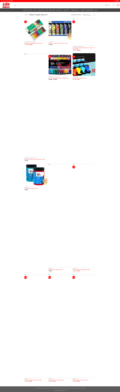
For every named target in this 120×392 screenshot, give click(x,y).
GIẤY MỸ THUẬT (41, 10)
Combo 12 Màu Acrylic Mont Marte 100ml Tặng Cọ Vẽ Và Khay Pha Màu (84, 48)
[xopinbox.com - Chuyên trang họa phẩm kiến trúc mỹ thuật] (6, 5)
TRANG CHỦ (25, 10)
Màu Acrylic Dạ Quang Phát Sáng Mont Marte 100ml (35, 159)
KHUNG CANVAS (52, 10)
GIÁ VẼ (46, 10)
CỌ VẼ (35, 10)
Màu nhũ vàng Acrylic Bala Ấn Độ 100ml (80, 380)
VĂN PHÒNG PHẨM (89, 10)
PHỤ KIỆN (83, 10)
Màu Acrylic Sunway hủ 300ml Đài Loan (56, 380)
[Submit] (106, 5)
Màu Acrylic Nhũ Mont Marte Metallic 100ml (81, 269)
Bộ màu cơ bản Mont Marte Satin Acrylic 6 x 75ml (58, 43)
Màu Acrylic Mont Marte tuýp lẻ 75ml (56, 269)
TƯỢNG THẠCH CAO (75, 10)
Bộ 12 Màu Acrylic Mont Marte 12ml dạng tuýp (34, 43)
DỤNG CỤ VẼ (58, 10)
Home (26, 14)
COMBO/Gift (66, 10)
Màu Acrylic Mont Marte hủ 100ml (79, 78)
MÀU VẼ (30, 10)
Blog (96, 10)
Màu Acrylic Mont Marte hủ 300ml (31, 188)
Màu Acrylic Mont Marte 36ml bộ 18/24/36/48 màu (58, 78)
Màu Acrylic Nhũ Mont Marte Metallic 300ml (33, 380)
